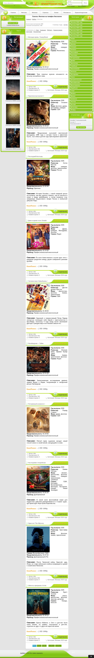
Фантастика (74, 63)
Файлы (34, 19)
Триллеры (74, 55)
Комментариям (57, 30)
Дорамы (73, 44)
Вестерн (73, 104)
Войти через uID (13, 23)
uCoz (73, 652)
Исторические (75, 58)
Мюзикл (73, 93)
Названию (43, 30)
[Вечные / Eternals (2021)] (13, 99)
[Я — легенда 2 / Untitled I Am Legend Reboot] (13, 123)
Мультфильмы (75, 82)
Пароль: (70, 4)
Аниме (56, 12)
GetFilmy (22, 653)
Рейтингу (49, 30)
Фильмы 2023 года (76, 30)
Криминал (74, 99)
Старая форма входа (13, 25)
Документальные (76, 79)
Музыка (73, 96)
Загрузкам (29, 31)
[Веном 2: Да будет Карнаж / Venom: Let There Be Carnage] (13, 52)
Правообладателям (81, 12)
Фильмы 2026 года (24, 13)
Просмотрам (37, 31)
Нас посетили (81, 127)
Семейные (74, 66)
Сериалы (45, 12)
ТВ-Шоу (73, 110)
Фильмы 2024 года (76, 27)
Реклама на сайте (67, 13)
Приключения (75, 68)
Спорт (73, 90)
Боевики (73, 49)
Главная (13, 12)
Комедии (73, 47)
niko (34, 86)
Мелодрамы (74, 74)
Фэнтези (73, 101)
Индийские (74, 88)
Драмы (73, 60)
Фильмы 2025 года (35, 13)
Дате (37, 30)
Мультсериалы (75, 85)
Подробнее (62, 87)
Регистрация (71, 6)
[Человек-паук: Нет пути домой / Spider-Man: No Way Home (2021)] (13, 75)
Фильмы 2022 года (76, 33)
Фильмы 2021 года (76, 36)
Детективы (74, 107)
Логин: (69, 1)
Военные (73, 71)
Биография (74, 52)
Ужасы (73, 77)
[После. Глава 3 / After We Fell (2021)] (13, 147)
